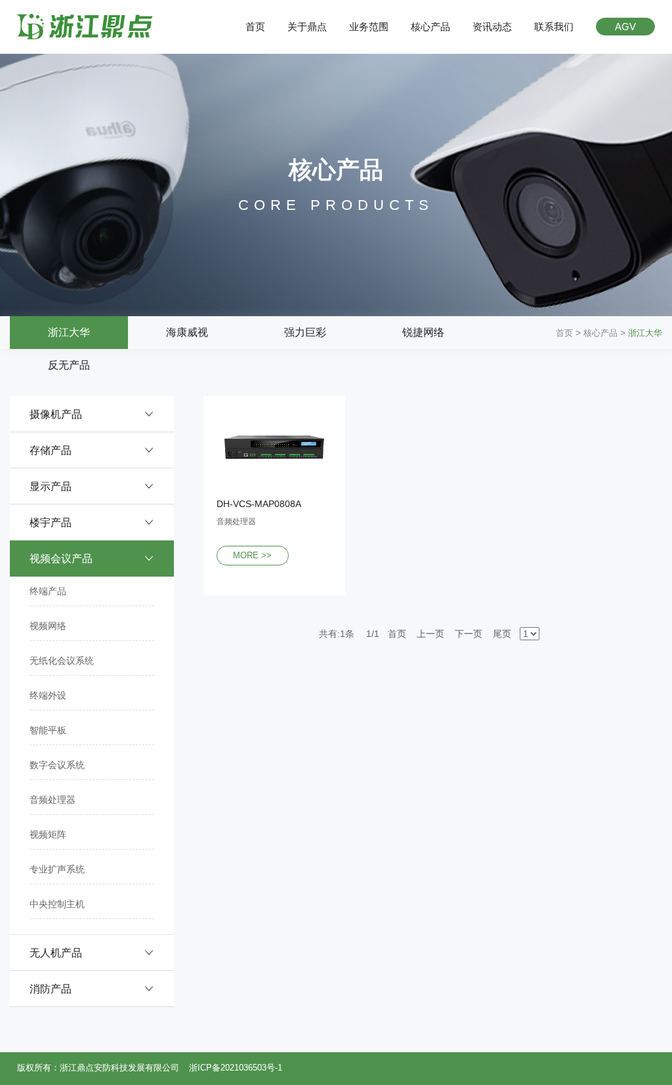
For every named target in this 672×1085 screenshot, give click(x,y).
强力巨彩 (305, 332)
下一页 (468, 633)
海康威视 (187, 332)
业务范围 (368, 26)
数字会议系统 (57, 765)
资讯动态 (492, 26)
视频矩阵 (48, 834)
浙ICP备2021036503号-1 (235, 1068)
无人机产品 (56, 952)
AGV (625, 26)
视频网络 (48, 626)
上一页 (430, 633)
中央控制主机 (57, 904)
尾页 (502, 633)
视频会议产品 (61, 558)
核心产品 (430, 26)
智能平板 (48, 730)
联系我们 (554, 26)
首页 (255, 26)
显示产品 (51, 486)
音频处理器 (52, 799)
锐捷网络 (423, 332)
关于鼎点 (307, 26)
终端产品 (48, 591)
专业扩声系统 (57, 869)
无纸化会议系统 (62, 660)
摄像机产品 (56, 414)
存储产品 (51, 450)
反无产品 (69, 365)
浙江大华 (69, 332)
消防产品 (51, 988)
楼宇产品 (51, 522)
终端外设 (48, 695)
